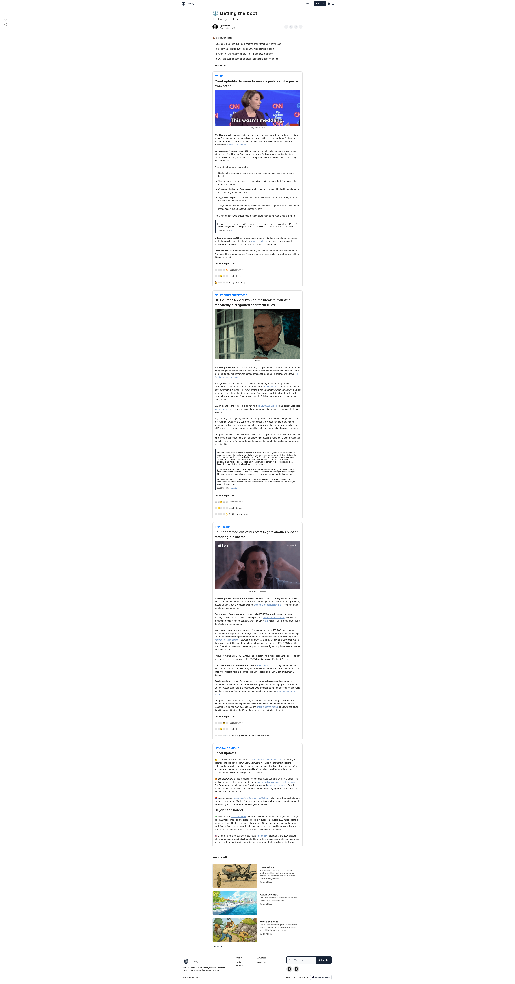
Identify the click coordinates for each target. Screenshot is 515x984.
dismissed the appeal (277, 785)
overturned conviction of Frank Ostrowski (277, 782)
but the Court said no (237, 145)
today (266, 798)
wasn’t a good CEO (266, 665)
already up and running (274, 617)
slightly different (270, 387)
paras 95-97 (234, 488)
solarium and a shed (267, 406)
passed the (237, 798)
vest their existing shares (226, 640)
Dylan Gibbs (225, 25)
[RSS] (296, 969)
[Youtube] (289, 969)
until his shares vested (267, 707)
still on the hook (238, 816)
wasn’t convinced (259, 241)
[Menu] (328, 3)
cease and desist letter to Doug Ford (266, 760)
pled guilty (262, 836)
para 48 (233, 230)
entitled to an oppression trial (267, 605)
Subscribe (320, 4)
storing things (221, 409)
